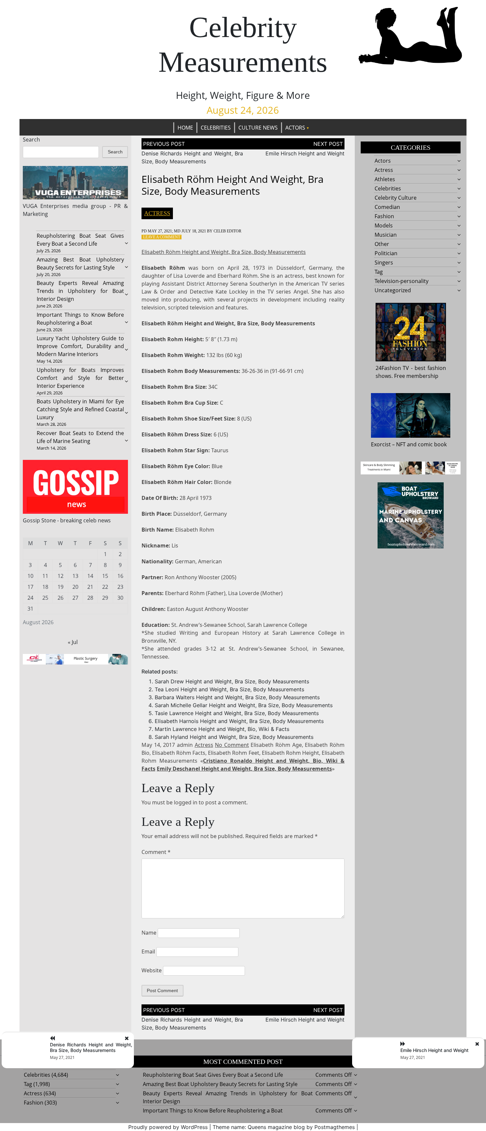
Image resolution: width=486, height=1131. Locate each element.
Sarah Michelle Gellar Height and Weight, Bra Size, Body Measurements (244, 705)
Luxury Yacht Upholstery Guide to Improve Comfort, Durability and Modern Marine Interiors (80, 346)
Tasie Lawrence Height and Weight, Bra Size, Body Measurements (237, 713)
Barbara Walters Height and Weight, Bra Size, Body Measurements (237, 697)
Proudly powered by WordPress (168, 1127)
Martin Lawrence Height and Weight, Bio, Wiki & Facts (222, 729)
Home (185, 127)
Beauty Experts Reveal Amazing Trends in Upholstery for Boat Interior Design (80, 291)
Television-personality (401, 281)
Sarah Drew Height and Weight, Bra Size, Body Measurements (232, 681)
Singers (384, 262)
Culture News (258, 127)
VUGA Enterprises (46, 206)
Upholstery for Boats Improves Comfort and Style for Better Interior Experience (80, 377)
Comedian (387, 207)
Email (148, 951)
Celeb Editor (227, 231)
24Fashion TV (392, 368)
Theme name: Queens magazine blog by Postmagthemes (284, 1127)
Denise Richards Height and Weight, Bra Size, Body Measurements (91, 1047)
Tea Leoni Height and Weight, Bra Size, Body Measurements (229, 689)
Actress (157, 213)
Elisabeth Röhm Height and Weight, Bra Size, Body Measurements (224, 252)
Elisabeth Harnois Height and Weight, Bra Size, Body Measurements (239, 721)
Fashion (384, 216)
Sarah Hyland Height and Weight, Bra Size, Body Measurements (234, 737)
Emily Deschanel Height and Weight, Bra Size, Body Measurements (244, 768)
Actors (295, 127)
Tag (379, 271)
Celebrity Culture (396, 197)
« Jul (73, 642)
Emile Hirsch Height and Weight (304, 153)
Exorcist (381, 444)
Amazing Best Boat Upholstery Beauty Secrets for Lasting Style (220, 1084)
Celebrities (216, 127)
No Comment (232, 744)
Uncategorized (393, 290)
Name (149, 932)
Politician (386, 253)
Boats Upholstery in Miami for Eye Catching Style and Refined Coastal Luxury (80, 409)
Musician (386, 234)
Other (382, 244)
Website (152, 970)
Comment (156, 852)
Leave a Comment (161, 237)
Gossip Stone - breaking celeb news (67, 520)
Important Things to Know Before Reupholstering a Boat (213, 1110)
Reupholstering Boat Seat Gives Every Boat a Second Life (213, 1074)
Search (31, 139)
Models (384, 225)
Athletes (385, 179)
